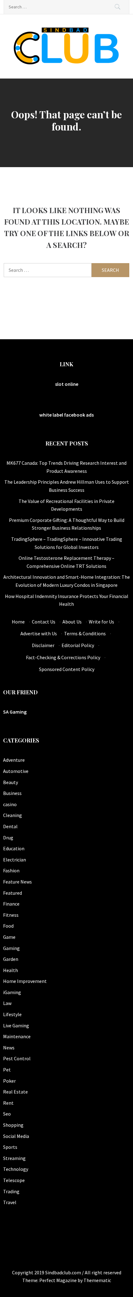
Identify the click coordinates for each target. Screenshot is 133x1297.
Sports (10, 1147)
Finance (11, 904)
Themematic (97, 1280)
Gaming (11, 948)
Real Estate (15, 1092)
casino (10, 804)
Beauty (10, 782)
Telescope (14, 1180)
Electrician (14, 859)
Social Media (16, 1136)
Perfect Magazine (58, 1280)
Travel (9, 1202)
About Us (72, 622)
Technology (15, 1169)
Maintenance (17, 1036)
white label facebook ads (66, 415)
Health (10, 970)
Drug (8, 837)
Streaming (14, 1158)
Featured (12, 893)
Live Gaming (16, 1025)
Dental (10, 826)
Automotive (15, 771)
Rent (8, 1103)
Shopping (13, 1125)
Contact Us (43, 622)
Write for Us (101, 622)
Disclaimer (43, 645)
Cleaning (12, 815)
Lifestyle (12, 1014)
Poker (9, 1081)
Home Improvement (25, 981)
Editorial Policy (78, 645)
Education (13, 848)
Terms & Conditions (85, 633)
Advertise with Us (38, 633)
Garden (10, 959)
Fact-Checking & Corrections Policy (63, 657)
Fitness (11, 915)
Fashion (11, 870)
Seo (7, 1114)
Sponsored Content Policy (66, 669)
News (9, 1047)
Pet (7, 1069)
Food (8, 926)
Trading (11, 1191)
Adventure (14, 760)
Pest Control (17, 1058)
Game (9, 937)
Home (18, 622)
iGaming (12, 992)
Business (12, 793)
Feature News (17, 882)
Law (7, 1003)
